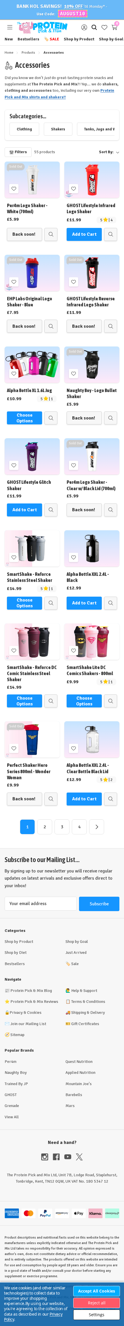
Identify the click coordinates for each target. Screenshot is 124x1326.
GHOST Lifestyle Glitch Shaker (29, 485)
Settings (96, 1314)
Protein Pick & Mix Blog (31, 990)
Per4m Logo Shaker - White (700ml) (27, 208)
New (9, 39)
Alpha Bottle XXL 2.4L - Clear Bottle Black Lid (88, 768)
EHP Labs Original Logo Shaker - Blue (29, 302)
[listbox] (89, 152)
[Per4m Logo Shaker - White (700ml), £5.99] (32, 180)
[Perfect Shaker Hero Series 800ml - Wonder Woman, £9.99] (32, 739)
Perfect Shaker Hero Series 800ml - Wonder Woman (28, 771)
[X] (79, 1156)
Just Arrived (76, 952)
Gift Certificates (85, 1023)
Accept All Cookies (96, 1291)
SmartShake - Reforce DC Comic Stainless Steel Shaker (32, 673)
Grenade (12, 1105)
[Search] (94, 27)
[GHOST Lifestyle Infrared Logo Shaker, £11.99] (91, 180)
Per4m (10, 1061)
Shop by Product (79, 39)
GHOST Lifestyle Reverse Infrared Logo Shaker (91, 302)
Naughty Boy (16, 1072)
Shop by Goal (111, 39)
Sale (51, 39)
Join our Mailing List (28, 1023)
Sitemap (17, 1034)
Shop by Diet (16, 952)
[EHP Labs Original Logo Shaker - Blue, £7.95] (32, 273)
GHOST (11, 1094)
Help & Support (84, 990)
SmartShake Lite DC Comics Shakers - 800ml (90, 670)
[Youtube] (70, 1156)
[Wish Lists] (104, 27)
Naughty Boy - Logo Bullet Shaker (92, 393)
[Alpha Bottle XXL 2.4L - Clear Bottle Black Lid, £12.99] (91, 739)
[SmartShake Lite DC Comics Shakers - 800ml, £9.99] (91, 641)
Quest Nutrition (79, 1061)
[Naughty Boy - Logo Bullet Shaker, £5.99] (91, 365)
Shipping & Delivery (88, 1012)
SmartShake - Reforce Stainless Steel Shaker (29, 577)
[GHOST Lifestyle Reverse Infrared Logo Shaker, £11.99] (91, 273)
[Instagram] (47, 1156)
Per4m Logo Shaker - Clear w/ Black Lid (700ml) (91, 485)
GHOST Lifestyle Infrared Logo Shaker (91, 208)
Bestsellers (28, 39)
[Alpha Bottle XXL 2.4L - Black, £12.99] (91, 548)
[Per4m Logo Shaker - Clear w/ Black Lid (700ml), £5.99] (91, 456)
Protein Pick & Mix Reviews (34, 1001)
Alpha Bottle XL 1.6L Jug (29, 390)
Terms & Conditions (88, 1001)
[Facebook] (58, 1156)
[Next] (96, 827)
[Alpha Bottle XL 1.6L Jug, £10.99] (32, 365)
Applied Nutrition (80, 1072)
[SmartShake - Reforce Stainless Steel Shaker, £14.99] (32, 548)
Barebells (73, 1094)
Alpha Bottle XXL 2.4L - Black (88, 577)
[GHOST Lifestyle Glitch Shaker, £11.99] (32, 456)
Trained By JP (16, 1083)
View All (12, 1117)
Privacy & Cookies (26, 1012)
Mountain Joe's (78, 1083)
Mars (70, 1105)
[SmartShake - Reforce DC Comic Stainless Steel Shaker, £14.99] (32, 641)
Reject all (97, 1303)
